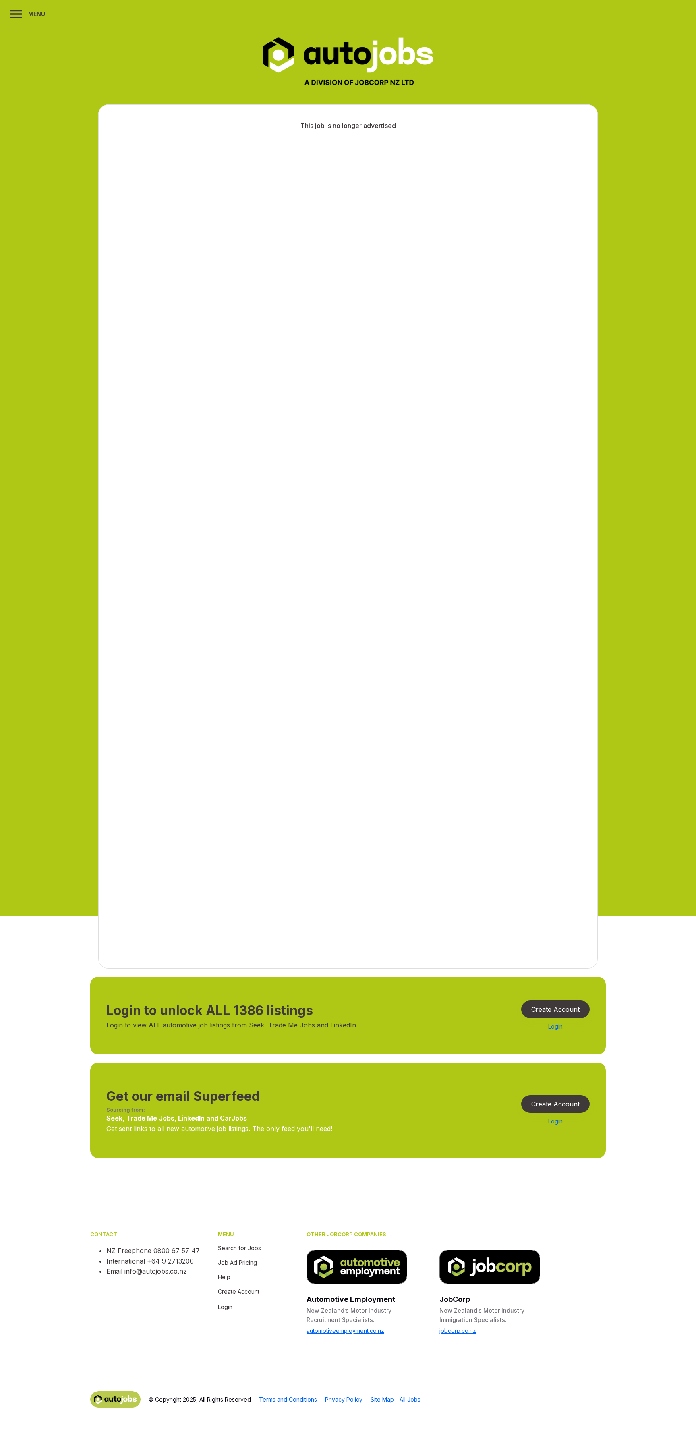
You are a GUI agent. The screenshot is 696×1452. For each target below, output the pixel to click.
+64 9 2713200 (170, 1261)
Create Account (555, 1009)
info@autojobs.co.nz (155, 1271)
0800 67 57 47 (176, 1251)
